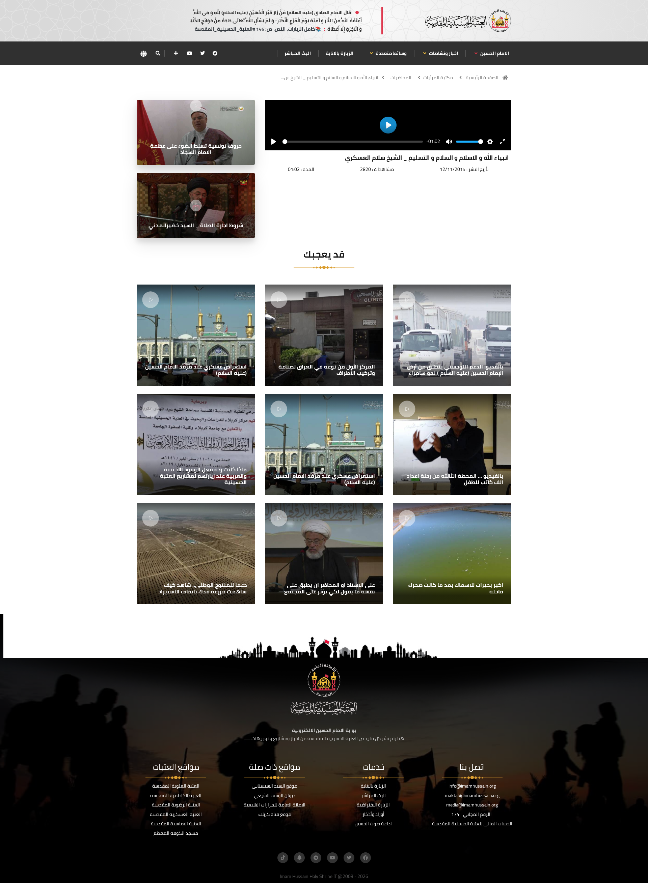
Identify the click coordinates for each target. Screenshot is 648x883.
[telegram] (315, 857)
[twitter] (202, 53)
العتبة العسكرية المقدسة (176, 814)
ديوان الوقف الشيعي (274, 795)
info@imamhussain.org (472, 786)
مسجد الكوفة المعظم (176, 833)
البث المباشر (298, 53)
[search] (157, 53)
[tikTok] (282, 857)
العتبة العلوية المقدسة (175, 786)
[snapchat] (299, 857)
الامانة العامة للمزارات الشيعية (274, 804)
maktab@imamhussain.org (472, 795)
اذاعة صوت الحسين (373, 823)
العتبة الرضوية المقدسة (176, 804)
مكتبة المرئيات (438, 77)
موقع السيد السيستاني (274, 786)
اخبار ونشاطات (443, 53)
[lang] (143, 53)
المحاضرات (400, 77)
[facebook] (215, 53)
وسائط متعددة (391, 53)
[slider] (352, 141)
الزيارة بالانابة (339, 53)
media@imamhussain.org (472, 804)
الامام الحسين (494, 53)
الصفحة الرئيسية (482, 77)
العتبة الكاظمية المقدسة (175, 795)
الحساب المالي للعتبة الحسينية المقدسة (472, 823)
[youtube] (190, 53)
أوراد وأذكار (373, 814)
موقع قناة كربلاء (274, 814)
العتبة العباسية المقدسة (176, 823)
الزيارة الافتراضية (373, 804)
